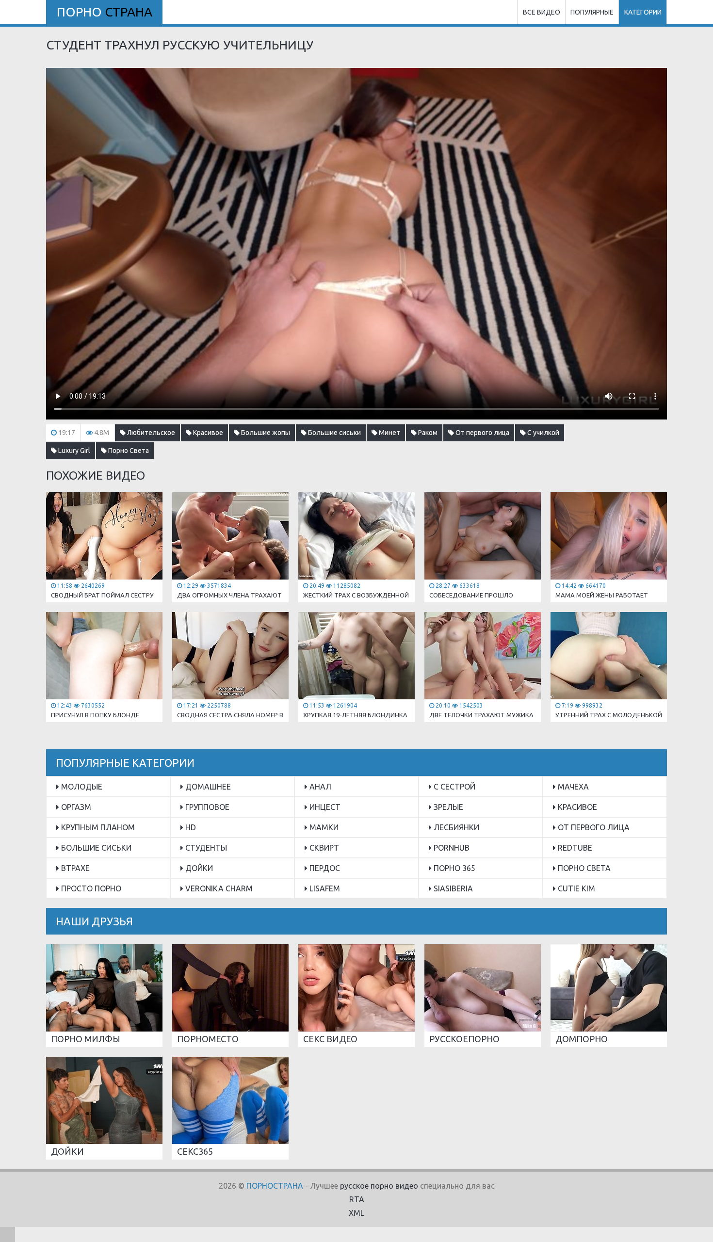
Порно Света (128, 450)
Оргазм (75, 807)
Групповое (206, 807)
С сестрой (453, 786)
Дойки (198, 868)
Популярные (592, 12)
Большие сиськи (334, 432)
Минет (388, 432)
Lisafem (324, 888)
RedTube (574, 847)
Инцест (324, 807)
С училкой (542, 432)
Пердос (324, 868)
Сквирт (323, 847)
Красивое (207, 432)
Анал (319, 786)
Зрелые (447, 807)
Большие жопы (265, 432)
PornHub (451, 847)
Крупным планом (97, 827)
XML (356, 1213)
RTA (356, 1199)
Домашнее (207, 786)
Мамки (323, 827)
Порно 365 (453, 868)
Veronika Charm (218, 888)
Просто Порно (90, 888)
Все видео (541, 12)
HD (189, 827)
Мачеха (572, 786)
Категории (643, 12)
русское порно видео (379, 1185)
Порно (104, 12)
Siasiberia (452, 888)
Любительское (150, 432)
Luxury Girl (73, 450)
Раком (427, 432)
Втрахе (74, 868)
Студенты (205, 847)
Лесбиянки (455, 827)
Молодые (80, 786)
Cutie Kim (575, 888)
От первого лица (481, 432)
